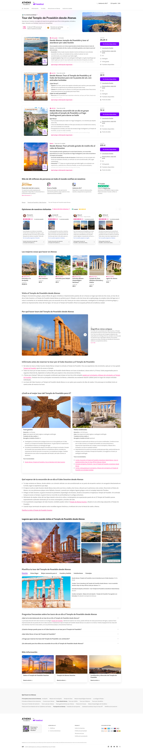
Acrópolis (45, 698)
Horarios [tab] (25, 573)
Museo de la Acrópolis (56, 698)
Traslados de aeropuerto (73, 706)
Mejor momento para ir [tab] (49, 573)
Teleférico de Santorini (111, 706)
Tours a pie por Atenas (48, 704)
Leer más (93, 342)
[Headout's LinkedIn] (108, 746)
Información (35, 8)
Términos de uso (79, 733)
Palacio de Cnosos (81, 704)
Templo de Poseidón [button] (30, 368)
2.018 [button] (55, 38)
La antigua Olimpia (98, 698)
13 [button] (54, 108)
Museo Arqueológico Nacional (82, 698)
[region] (36, 51)
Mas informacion (26, 195)
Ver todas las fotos (114, 561)
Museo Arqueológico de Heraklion (97, 704)
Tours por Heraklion (97, 701)
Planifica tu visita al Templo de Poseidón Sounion (37, 510)
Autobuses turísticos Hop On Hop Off (92, 706)
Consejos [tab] (88, 573)
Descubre (26, 8)
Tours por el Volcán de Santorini (31, 704)
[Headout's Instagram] (111, 746)
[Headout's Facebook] (117, 746)
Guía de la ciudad (67, 8)
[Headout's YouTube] (114, 746)
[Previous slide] (26, 51)
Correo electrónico (55, 731)
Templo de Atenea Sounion (78, 502)
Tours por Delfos (73, 701)
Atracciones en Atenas (54, 8)
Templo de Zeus (68, 698)
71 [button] (54, 73)
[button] (26, 225)
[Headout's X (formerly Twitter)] (120, 746)
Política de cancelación (81, 736)
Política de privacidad (81, 731)
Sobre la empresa (80, 728)
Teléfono (52, 728)
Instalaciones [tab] (78, 573)
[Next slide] (45, 51)
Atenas (23, 202)
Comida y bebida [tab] (65, 573)
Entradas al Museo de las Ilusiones (31, 701)
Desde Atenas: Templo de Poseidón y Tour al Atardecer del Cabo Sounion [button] (45, 462)
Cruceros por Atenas (48, 701)
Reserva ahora (27, 680)
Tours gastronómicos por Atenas (65, 704)
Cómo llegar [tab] (34, 573)
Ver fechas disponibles (109, 44)
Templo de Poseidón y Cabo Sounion (37, 202)
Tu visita (43, 8)
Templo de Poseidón (57, 620)
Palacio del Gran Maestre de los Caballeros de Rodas (36, 706)
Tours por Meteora (85, 701)
